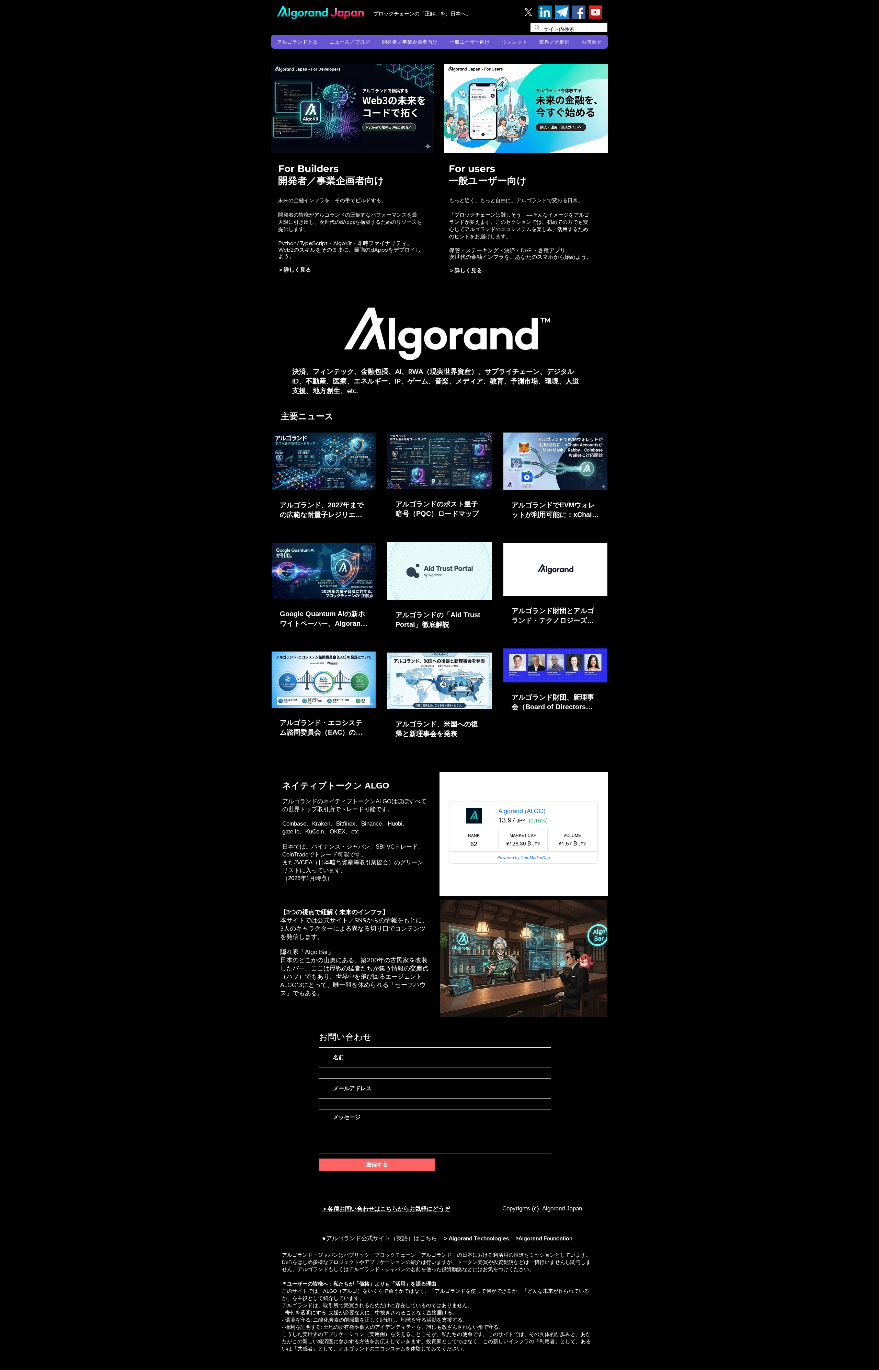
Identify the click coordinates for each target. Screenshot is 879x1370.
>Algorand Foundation (544, 1238)
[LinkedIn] (545, 12)
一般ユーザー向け (488, 180)
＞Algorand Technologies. (478, 1238)
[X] (528, 12)
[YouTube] (595, 12)
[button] (297, 42)
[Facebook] (578, 12)
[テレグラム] (562, 12)
